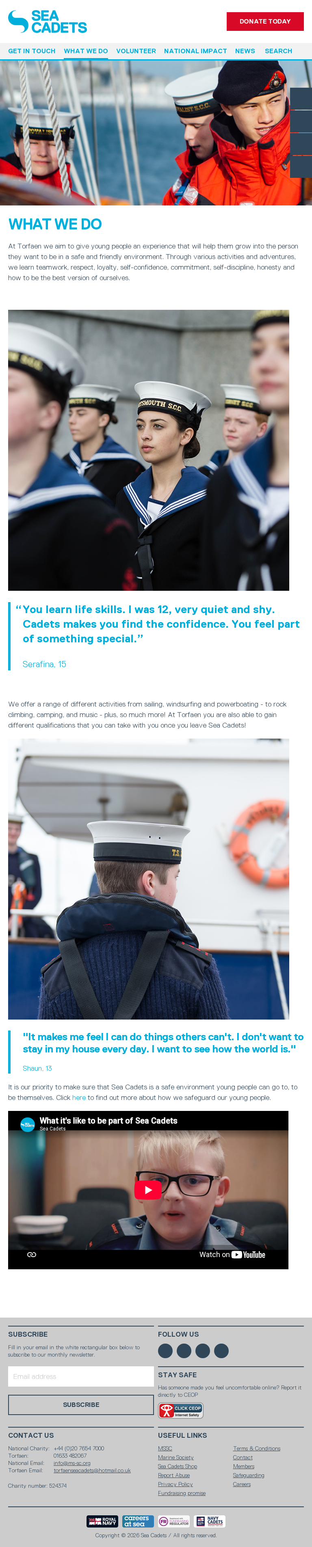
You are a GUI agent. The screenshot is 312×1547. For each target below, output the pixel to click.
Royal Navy (102, 1521)
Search (278, 51)
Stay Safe (177, 1375)
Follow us (178, 1334)
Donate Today (265, 21)
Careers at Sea (138, 1521)
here (79, 1097)
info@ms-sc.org (72, 1463)
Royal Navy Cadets (209, 1521)
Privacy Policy (175, 1484)
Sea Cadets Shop (177, 1466)
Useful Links (182, 1435)
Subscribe (28, 1334)
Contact (243, 1457)
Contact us (31, 1435)
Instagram (301, 144)
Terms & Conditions (256, 1448)
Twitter (301, 121)
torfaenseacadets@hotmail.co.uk (92, 1470)
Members (243, 1466)
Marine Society (176, 1457)
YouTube (301, 167)
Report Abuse (174, 1475)
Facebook (301, 99)
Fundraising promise (182, 1493)
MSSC (165, 1448)
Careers (242, 1484)
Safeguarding (248, 1475)
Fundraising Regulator (174, 1521)
